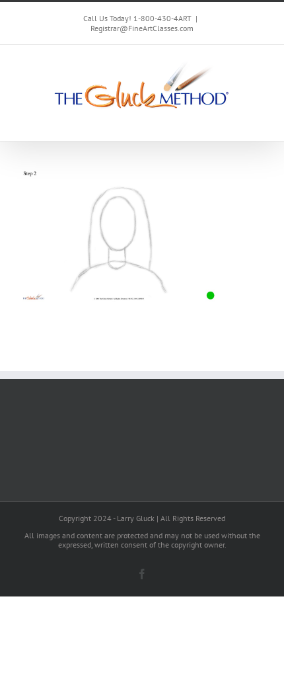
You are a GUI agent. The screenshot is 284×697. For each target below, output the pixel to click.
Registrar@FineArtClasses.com (142, 28)
